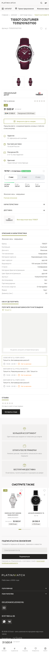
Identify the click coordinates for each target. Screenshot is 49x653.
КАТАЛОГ (8, 9)
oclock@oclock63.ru (13, 602)
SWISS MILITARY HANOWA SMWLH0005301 (13, 514)
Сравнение (14, 651)
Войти (45, 651)
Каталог (4, 651)
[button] (20, 529)
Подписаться (24, 556)
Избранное (35, 651)
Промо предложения (26, 9)
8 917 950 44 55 (8, 616)
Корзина (25, 651)
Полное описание (10, 198)
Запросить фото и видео (26, 121)
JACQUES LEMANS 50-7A (36, 513)
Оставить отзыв (11, 412)
